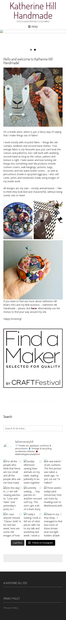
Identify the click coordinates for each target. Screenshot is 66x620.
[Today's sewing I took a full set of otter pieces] (33, 524)
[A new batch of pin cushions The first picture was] (53, 472)
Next (61, 37)
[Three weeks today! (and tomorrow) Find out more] (53, 498)
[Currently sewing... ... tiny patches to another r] (33, 498)
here (34, 308)
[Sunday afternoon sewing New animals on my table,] (33, 472)
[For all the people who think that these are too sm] (12, 472)
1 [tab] (31, 50)
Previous (4, 37)
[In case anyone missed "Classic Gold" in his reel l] (12, 524)
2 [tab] (35, 50)
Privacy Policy (10, 607)
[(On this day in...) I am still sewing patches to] (12, 498)
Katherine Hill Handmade (33, 10)
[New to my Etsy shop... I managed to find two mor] (53, 524)
